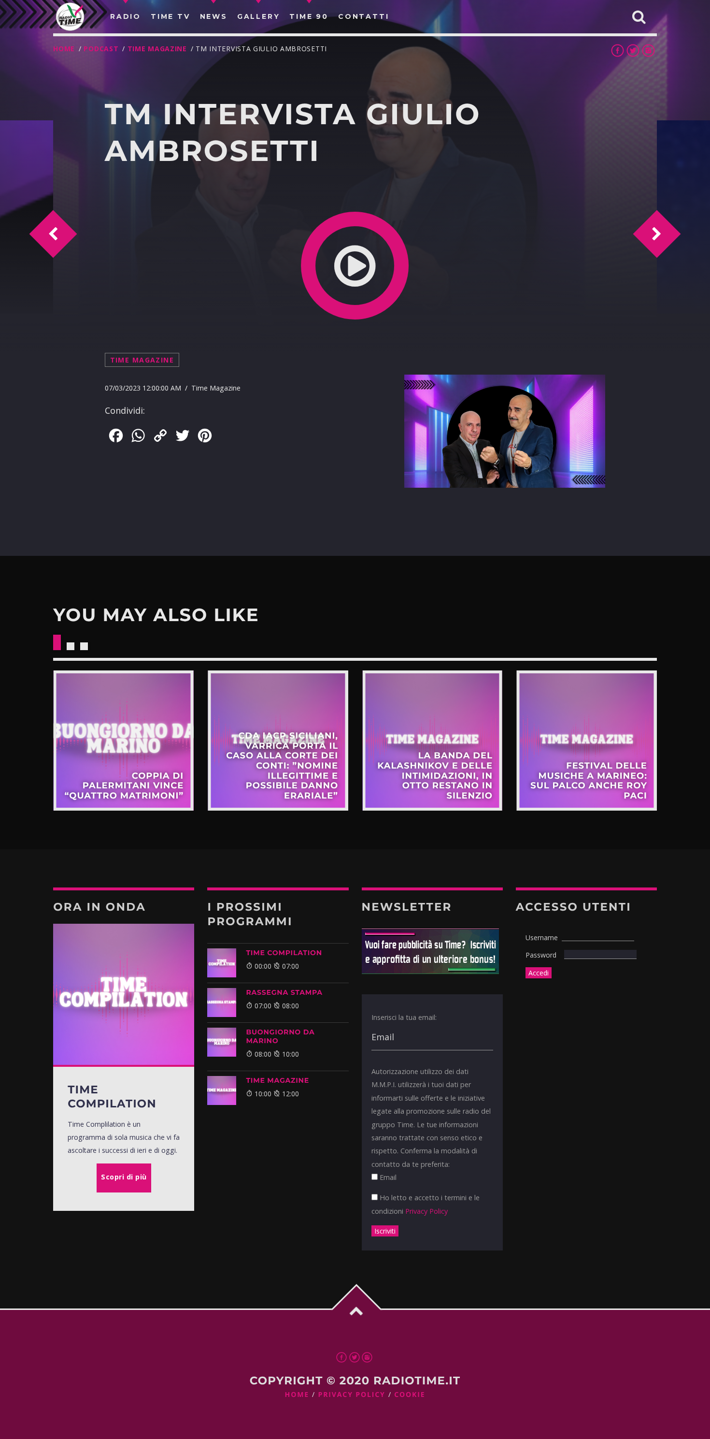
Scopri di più (123, 740)
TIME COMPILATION (284, 952)
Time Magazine (157, 48)
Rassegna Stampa (284, 992)
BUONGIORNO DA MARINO (280, 1036)
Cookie (409, 1394)
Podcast (101, 48)
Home (64, 48)
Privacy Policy (426, 1211)
